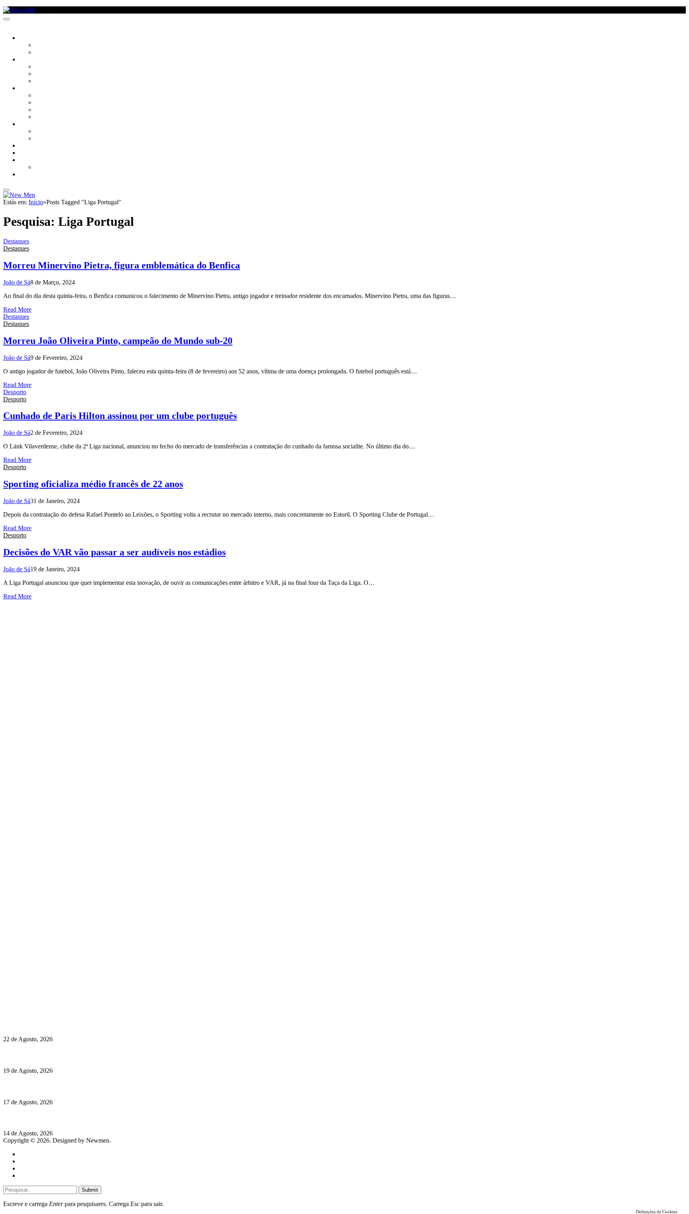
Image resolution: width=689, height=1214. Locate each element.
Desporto (31, 160)
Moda (42, 103)
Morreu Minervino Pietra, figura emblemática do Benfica (121, 265)
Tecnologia (50, 117)
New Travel (34, 175)
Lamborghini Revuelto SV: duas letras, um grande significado (86, 1055)
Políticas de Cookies (51, 1008)
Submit (90, 1190)
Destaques (16, 241)
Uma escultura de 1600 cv (38, 1086)
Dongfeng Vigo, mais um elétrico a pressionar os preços (77, 1117)
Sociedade (33, 38)
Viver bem (48, 110)
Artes (42, 67)
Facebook (44, 993)
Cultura (30, 60)
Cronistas (48, 45)
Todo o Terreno (56, 167)
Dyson (43, 96)
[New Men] (19, 9)
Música (44, 81)
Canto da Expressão (62, 52)
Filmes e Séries (54, 74)
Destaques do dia (40, 1175)
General (29, 1161)
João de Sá (16, 282)
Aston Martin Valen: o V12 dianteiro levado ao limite (74, 1023)
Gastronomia (37, 146)
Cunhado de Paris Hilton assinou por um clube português (120, 416)
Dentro (45, 131)
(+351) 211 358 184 (57, 979)
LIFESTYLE (31, 88)
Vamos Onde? (36, 124)
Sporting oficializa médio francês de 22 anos (93, 484)
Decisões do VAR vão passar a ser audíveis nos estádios (114, 552)
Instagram (44, 986)
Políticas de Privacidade (56, 1000)
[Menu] (6, 19)
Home (27, 1154)
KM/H (25, 153)
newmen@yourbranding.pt (65, 972)
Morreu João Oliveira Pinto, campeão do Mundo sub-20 (117, 341)
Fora (41, 139)
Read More (17, 309)
